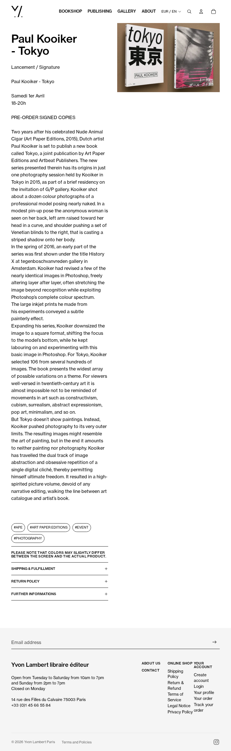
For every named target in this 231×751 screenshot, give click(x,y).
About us (151, 663)
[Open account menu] (201, 11)
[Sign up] (214, 642)
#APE (18, 527)
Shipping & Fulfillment (33, 568)
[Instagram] (216, 742)
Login (199, 686)
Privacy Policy (180, 711)
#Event (81, 527)
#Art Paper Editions (49, 527)
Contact (151, 670)
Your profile (204, 692)
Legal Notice (179, 705)
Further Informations (33, 594)
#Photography (28, 538)
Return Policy (25, 581)
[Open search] (189, 11)
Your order (203, 698)
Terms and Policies (77, 742)
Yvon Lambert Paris (39, 742)
